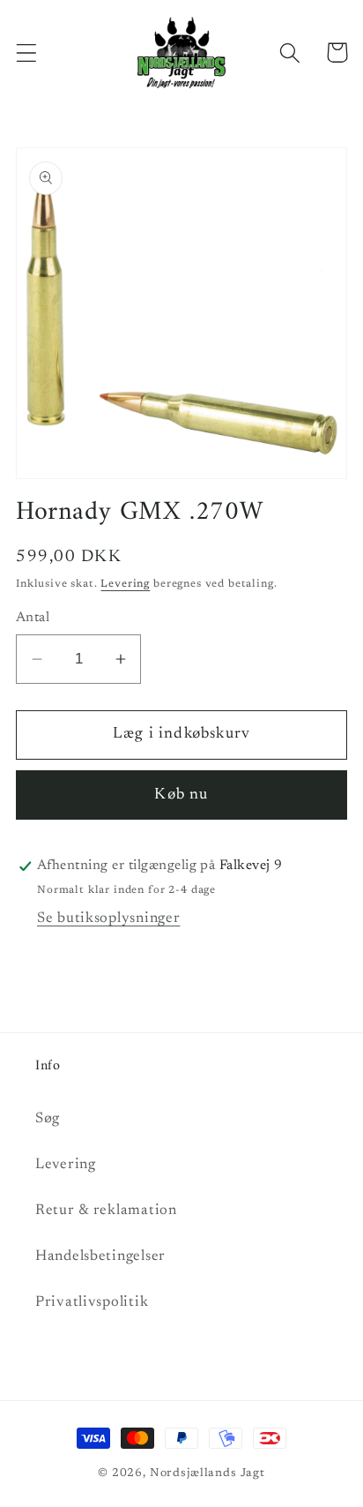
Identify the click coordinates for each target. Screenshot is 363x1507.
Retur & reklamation (106, 1210)
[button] (27, 52)
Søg (47, 1119)
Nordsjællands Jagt (207, 1473)
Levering (125, 584)
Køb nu (181, 795)
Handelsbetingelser (100, 1256)
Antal (32, 618)
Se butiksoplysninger (108, 918)
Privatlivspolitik (91, 1302)
